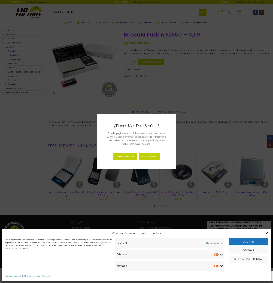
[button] (266, 233)
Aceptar (248, 241)
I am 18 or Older (125, 156)
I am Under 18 (149, 156)
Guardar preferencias (248, 259)
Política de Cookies (13, 276)
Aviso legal (46, 276)
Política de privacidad (31, 276)
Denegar (248, 250)
